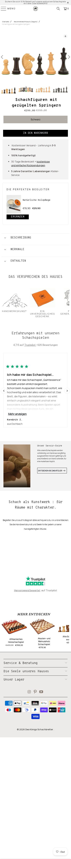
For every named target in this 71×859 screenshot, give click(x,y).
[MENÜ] (2, 8)
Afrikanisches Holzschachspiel (16, 640)
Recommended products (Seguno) (26, 21)
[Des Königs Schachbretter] (35, 8)
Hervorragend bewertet (27, 590)
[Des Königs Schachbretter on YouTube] (41, 692)
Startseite (5, 21)
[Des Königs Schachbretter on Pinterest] (35, 692)
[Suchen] (58, 8)
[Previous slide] (4, 391)
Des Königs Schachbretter (39, 729)
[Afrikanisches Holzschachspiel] (14, 628)
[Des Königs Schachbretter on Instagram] (29, 692)
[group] (8, 89)
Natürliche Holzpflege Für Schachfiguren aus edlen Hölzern (43, 202)
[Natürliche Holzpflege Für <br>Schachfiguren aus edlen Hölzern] (14, 204)
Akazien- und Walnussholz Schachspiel (44, 641)
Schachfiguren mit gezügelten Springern (16, 24)
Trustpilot (30, 345)
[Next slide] (67, 391)
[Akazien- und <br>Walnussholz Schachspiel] (42, 628)
